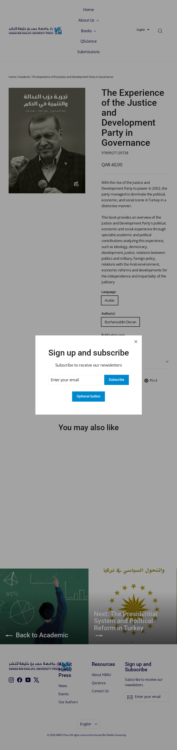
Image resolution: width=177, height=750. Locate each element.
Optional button (88, 396)
